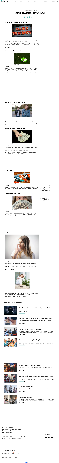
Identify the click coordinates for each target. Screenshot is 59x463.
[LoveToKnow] (6, 452)
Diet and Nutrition (18, 1)
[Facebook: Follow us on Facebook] (46, 438)
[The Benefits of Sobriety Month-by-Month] (10, 342)
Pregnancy (35, 1)
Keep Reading (22, 312)
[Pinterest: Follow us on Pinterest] (52, 438)
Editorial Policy (27, 446)
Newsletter (21, 446)
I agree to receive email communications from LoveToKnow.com (45, 199)
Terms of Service (18, 457)
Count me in (47, 195)
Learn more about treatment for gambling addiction (15, 296)
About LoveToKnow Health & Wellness (9, 446)
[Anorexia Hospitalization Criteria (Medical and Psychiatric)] (10, 321)
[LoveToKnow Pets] (15, 452)
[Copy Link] (34, 17)
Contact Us (38, 446)
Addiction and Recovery (28, 10)
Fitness (27, 1)
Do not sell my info (5, 457)
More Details (7, 66)
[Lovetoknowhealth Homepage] (5, 1)
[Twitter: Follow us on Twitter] (49, 438)
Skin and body (44, 1)
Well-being (53, 1)
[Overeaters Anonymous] (10, 389)
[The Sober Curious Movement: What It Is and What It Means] (10, 378)
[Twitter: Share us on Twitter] (27, 17)
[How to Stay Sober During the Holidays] (10, 367)
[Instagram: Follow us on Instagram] (55, 438)
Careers (33, 446)
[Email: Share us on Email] (32, 17)
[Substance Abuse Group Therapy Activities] (10, 331)
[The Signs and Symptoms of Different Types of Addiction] (10, 310)
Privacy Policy (11, 457)
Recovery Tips (35, 10)
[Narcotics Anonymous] (10, 399)
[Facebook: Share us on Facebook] (25, 17)
